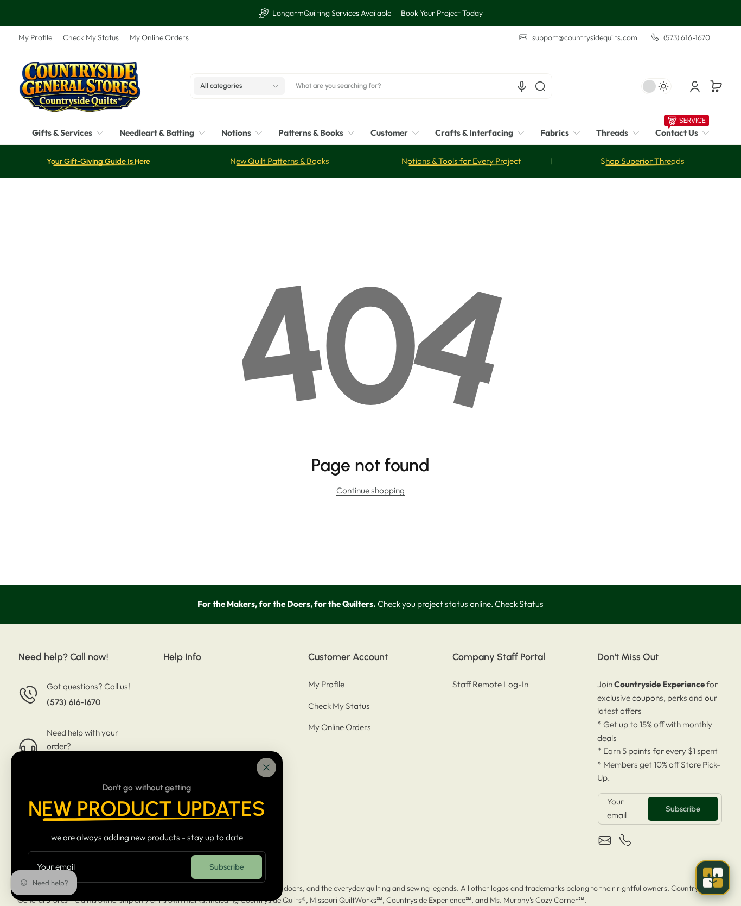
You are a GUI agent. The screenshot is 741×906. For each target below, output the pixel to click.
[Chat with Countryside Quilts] (712, 877)
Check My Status (91, 37)
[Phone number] (625, 840)
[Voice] (522, 86)
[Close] (266, 767)
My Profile (35, 37)
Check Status (519, 604)
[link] (71, 133)
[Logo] (79, 86)
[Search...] (540, 86)
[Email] (604, 840)
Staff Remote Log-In (490, 684)
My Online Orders (159, 37)
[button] (239, 86)
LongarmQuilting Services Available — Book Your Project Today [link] (377, 13)
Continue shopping (370, 490)
